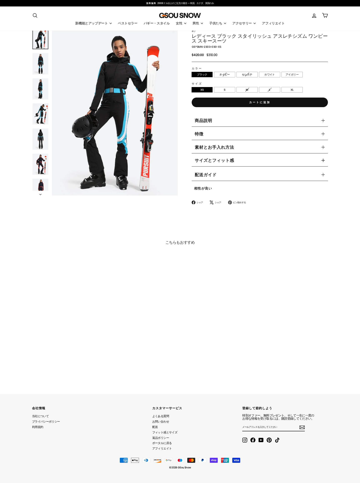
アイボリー (292, 75)
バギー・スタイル (157, 23)
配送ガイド (206, 175)
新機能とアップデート (92, 23)
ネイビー (224, 75)
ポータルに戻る (162, 443)
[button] (214, 160)
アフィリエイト (273, 23)
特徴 (199, 134)
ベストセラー (128, 23)
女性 (179, 23)
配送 (155, 427)
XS (202, 90)
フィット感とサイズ (164, 432)
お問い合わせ (160, 421)
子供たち (216, 23)
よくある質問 (160, 416)
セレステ (247, 75)
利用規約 (37, 427)
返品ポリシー (160, 438)
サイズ (197, 83)
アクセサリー (242, 23)
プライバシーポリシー (46, 421)
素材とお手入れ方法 (214, 147)
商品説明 (203, 120)
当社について (40, 416)
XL (292, 90)
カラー (197, 68)
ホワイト (269, 75)
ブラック (202, 75)
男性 (196, 23)
